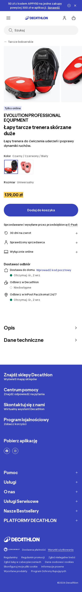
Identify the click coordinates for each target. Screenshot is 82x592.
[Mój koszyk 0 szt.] (73, 18)
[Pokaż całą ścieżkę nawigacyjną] (5, 41)
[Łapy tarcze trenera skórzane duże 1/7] (32, 74)
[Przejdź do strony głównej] (36, 18)
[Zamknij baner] (75, 5)
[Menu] (8, 18)
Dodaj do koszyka (41, 210)
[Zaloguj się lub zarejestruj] (64, 18)
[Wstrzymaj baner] (69, 5)
